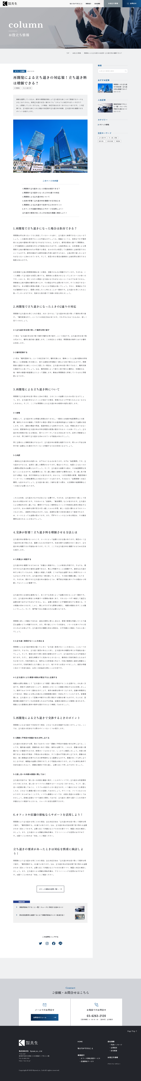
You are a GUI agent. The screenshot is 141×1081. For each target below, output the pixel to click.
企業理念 (114, 1048)
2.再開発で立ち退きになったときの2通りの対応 (40, 192)
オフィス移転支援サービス (90, 1058)
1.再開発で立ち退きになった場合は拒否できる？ (41, 188)
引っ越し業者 (113, 138)
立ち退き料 (102, 138)
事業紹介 (88, 4)
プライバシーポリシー (114, 1064)
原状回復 (110, 141)
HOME (80, 1041)
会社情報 (97, 4)
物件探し (101, 141)
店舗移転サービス (87, 1061)
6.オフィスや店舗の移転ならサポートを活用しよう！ (43, 209)
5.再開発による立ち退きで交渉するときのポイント (42, 204)
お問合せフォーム (39, 1017)
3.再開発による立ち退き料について (36, 196)
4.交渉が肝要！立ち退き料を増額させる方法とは (41, 200)
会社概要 (114, 1051)
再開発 (118, 141)
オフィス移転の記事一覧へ (49, 889)
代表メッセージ (116, 1045)
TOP (68, 53)
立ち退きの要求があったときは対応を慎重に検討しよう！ (44, 213)
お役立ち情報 (76, 53)
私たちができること (76, 4)
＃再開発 (17, 88)
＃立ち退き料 (27, 88)
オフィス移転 (104, 125)
